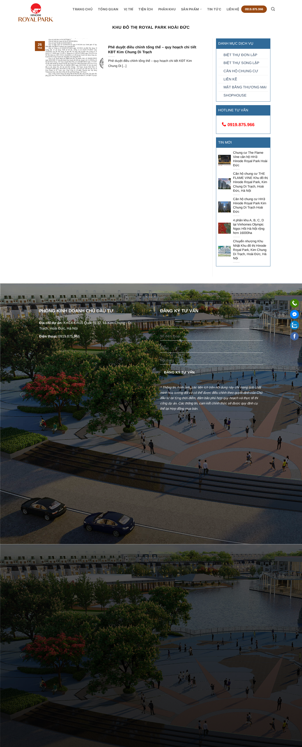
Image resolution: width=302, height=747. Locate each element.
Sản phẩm (190, 9)
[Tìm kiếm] (273, 9)
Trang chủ (83, 9)
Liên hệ (233, 9)
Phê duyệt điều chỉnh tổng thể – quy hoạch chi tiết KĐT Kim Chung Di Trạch (152, 49)
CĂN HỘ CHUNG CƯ (241, 71)
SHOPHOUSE (235, 95)
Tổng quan (108, 9)
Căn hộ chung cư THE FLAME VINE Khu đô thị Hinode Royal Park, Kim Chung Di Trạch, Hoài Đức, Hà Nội (250, 182)
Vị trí (128, 9)
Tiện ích (145, 9)
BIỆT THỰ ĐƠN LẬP (240, 55)
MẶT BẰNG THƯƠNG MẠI (245, 87)
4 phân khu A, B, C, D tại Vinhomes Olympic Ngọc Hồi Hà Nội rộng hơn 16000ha (248, 226)
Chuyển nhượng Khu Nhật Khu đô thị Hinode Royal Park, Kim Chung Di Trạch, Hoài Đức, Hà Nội (249, 249)
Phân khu (167, 9)
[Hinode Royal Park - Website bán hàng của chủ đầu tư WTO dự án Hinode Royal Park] (45, 13)
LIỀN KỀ (230, 79)
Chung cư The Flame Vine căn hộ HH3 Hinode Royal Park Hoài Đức (250, 159)
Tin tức (214, 9)
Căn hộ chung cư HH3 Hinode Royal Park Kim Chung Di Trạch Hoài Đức (249, 205)
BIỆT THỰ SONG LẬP (241, 63)
